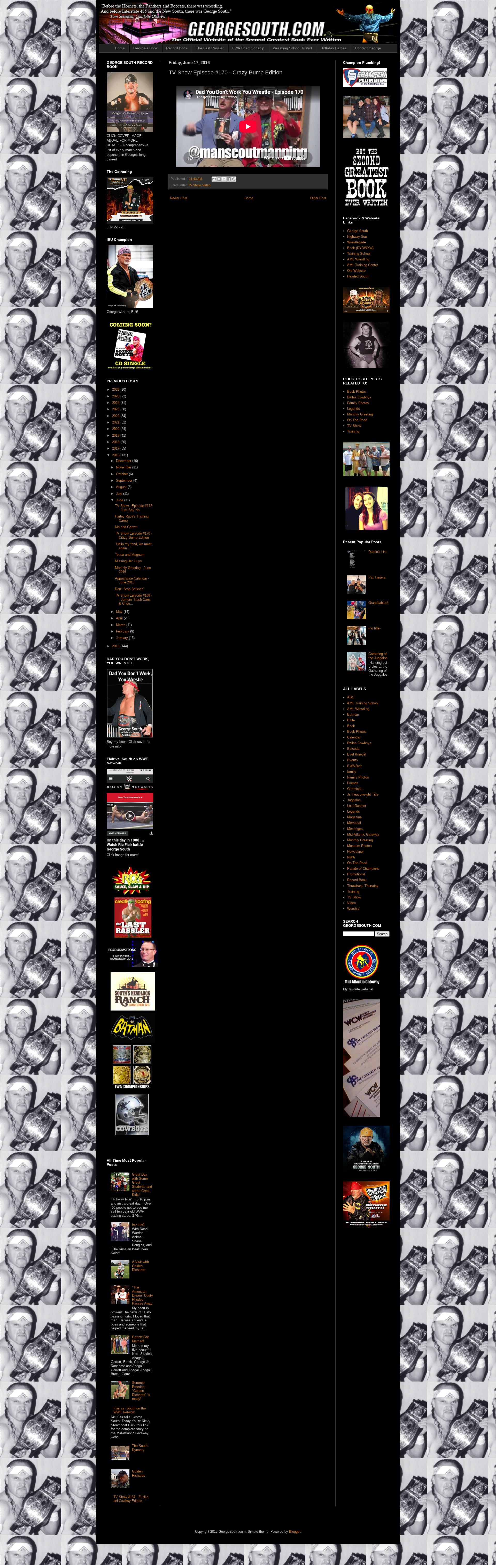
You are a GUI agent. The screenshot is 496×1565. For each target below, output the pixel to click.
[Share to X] (224, 179)
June (120, 500)
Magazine (354, 817)
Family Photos (358, 403)
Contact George (368, 48)
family (351, 772)
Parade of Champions (363, 868)
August (122, 487)
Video (206, 185)
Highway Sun (357, 236)
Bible (351, 720)
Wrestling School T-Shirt (292, 48)
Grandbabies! (378, 603)
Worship (353, 909)
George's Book (145, 48)
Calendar (353, 737)
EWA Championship (248, 48)
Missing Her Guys (128, 561)
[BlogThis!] (219, 179)
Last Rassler (356, 806)
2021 (116, 422)
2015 (116, 646)
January (122, 638)
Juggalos (354, 800)
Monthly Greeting (360, 414)
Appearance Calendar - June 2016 (132, 580)
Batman (353, 714)
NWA (351, 857)
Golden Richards (138, 1473)
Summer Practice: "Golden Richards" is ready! (141, 1391)
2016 (116, 455)
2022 (116, 416)
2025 (116, 396)
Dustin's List (377, 552)
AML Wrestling (358, 259)
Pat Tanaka (376, 577)
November (124, 467)
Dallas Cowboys (359, 397)
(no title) (138, 1224)
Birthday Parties (333, 48)
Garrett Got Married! (140, 1339)
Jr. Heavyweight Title (362, 794)
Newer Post (178, 198)
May (119, 612)
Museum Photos (359, 846)
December (124, 461)
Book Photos (357, 392)
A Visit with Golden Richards (140, 1266)
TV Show (194, 185)
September (124, 480)
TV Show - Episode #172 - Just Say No (133, 508)
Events (352, 760)
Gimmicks (354, 789)
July (119, 494)
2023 (116, 409)
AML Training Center (362, 265)
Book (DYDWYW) (360, 248)
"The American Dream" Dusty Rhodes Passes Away (142, 1295)
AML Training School (362, 703)
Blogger (294, 1531)
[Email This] (214, 179)
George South (357, 231)
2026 (116, 389)
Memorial (354, 823)
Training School (358, 254)
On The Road (357, 420)
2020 (116, 429)
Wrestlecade (356, 242)
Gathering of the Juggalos (378, 656)
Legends (353, 409)
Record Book (176, 48)
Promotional (356, 874)
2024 (116, 403)
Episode (353, 749)
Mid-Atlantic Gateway (363, 834)
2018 (116, 442)
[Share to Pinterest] (233, 179)
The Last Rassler (210, 48)
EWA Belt (354, 766)
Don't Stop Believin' (129, 589)
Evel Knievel (356, 754)
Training (353, 431)
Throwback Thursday (362, 886)
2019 (116, 435)
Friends (352, 783)
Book (351, 726)
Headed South (357, 276)
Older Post (318, 198)
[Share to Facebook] (228, 179)
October (122, 474)
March (121, 625)
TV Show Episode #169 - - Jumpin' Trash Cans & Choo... (133, 599)
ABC (350, 697)
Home (120, 48)
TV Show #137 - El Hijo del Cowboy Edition (130, 1499)
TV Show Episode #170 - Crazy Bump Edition (133, 535)
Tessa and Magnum (129, 555)
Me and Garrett (126, 527)
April (120, 618)
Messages (355, 829)
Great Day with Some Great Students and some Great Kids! (142, 1185)
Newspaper (355, 851)
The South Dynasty (140, 1448)
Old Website (356, 271)
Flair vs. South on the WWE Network (129, 1410)
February (123, 631)
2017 (116, 448)
